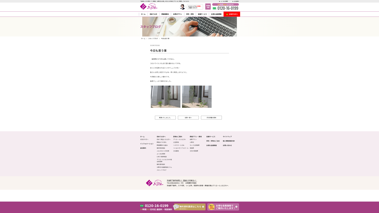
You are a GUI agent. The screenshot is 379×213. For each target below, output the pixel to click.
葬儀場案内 (165, 14)
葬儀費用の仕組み (162, 145)
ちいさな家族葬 (194, 145)
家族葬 (192, 148)
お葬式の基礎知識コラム (164, 167)
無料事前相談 (161, 148)
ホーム (143, 14)
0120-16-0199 (228, 8)
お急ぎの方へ (233, 14)
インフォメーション (146, 144)
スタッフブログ (161, 170)
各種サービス (202, 14)
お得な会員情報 (216, 14)
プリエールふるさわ (179, 139)
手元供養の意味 (211, 118)
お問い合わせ (227, 145)
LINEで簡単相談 (162, 157)
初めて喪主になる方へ (164, 139)
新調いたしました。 (165, 118)
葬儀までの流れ (161, 142)
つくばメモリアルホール (180, 148)
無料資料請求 (161, 164)
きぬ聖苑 (176, 151)
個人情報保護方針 (229, 141)
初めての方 (153, 14)
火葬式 (192, 142)
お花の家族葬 (194, 151)
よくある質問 (224, 1)
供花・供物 (190, 14)
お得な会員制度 (211, 145)
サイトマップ (227, 136)
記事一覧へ (188, 118)
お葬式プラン (177, 14)
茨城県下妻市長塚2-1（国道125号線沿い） (182, 180)
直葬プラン (193, 139)
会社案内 (236, 1)
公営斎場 (176, 142)
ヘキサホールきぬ (178, 145)
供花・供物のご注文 (213, 141)
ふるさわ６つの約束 (163, 151)
